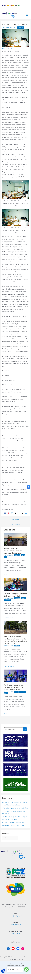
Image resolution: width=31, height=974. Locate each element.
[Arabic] (19, 5)
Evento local (7, 599)
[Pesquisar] (25, 729)
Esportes (23, 598)
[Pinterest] (8, 513)
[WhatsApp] (19, 513)
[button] (3, 970)
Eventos (16, 691)
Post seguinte (16, 524)
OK (15, 969)
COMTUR (20, 27)
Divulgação (17, 555)
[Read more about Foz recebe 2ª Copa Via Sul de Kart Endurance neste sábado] (15, 584)
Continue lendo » (9, 575)
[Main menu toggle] (27, 15)
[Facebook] (5, 513)
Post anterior (15, 519)
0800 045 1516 (15, 934)
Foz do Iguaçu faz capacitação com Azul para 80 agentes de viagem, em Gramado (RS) (14, 687)
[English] (5, 5)
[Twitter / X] (22, 513)
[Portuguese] (3, 5)
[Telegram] (26, 513)
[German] (13, 5)
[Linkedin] (12, 513)
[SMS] (15, 513)
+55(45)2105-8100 (15, 925)
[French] (11, 5)
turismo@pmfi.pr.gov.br (15, 916)
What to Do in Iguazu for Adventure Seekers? (15, 808)
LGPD (22, 965)
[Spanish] (8, 5)
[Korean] (16, 5)
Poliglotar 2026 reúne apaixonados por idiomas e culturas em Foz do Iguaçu (13, 550)
